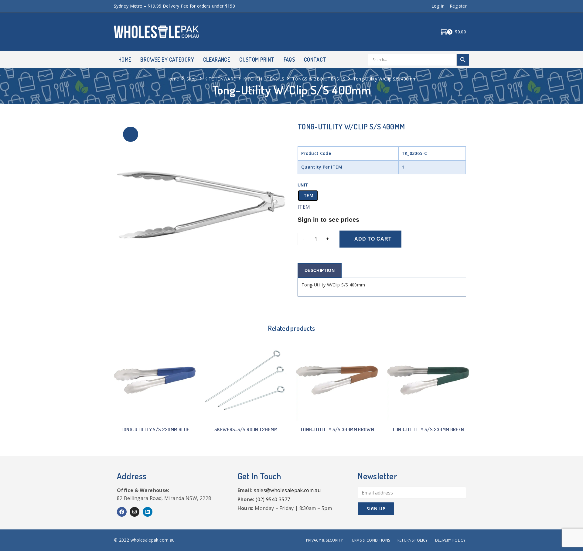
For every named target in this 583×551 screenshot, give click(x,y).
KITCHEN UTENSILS (264, 79)
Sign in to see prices (329, 219)
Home (172, 79)
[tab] (320, 270)
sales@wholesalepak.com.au (287, 490)
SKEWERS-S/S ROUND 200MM (246, 429)
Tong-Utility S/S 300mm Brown (337, 429)
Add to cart (373, 238)
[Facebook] (122, 512)
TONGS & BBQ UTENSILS (319, 79)
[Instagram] (134, 512)
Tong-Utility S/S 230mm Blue (155, 429)
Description (320, 270)
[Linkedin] (147, 512)
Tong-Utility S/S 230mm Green (428, 429)
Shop (191, 79)
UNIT (303, 185)
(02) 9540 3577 (273, 499)
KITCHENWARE (220, 79)
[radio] (308, 195)
